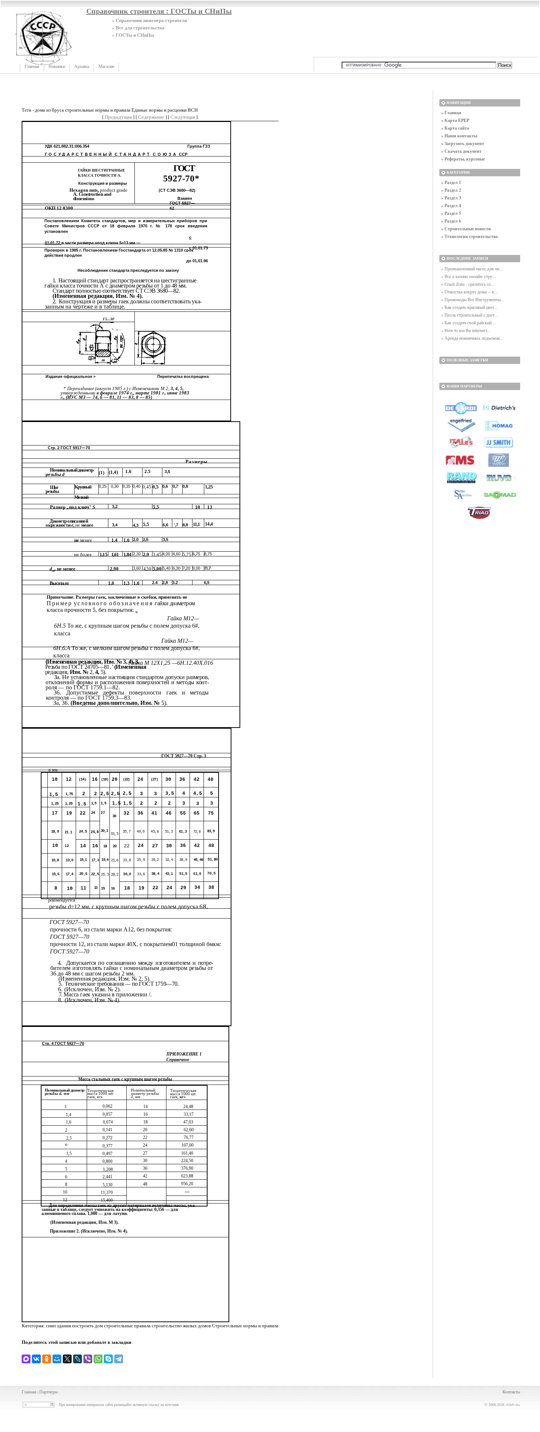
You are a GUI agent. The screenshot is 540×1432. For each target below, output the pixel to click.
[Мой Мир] (57, 1359)
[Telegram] (118, 1359)
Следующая (182, 116)
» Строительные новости (466, 229)
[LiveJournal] (77, 1359)
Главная (32, 66)
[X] (67, 1359)
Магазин (106, 66)
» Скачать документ (461, 151)
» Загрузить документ (462, 143)
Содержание (151, 116)
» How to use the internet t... (465, 330)
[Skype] (108, 1359)
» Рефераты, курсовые (463, 159)
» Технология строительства (469, 236)
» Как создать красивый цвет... (469, 307)
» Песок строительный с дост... (469, 315)
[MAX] (26, 1359)
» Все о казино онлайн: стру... (468, 276)
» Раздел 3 (451, 198)
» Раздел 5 (451, 213)
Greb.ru (512, 1404)
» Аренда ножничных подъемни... (472, 338)
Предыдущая (118, 116)
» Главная (451, 112)
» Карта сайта (455, 128)
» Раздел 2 (451, 190)
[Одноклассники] (46, 1359)
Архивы (81, 66)
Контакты (511, 1392)
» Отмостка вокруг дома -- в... (469, 292)
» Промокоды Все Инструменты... (472, 299)
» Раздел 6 (451, 221)
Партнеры (48, 1392)
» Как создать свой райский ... (468, 322)
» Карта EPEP (455, 120)
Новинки (56, 66)
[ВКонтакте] (36, 1359)
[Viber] (87, 1359)
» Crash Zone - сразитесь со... (467, 284)
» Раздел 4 (451, 205)
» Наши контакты (459, 136)
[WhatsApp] (98, 1359)
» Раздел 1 (451, 182)
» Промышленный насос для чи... (472, 268)
